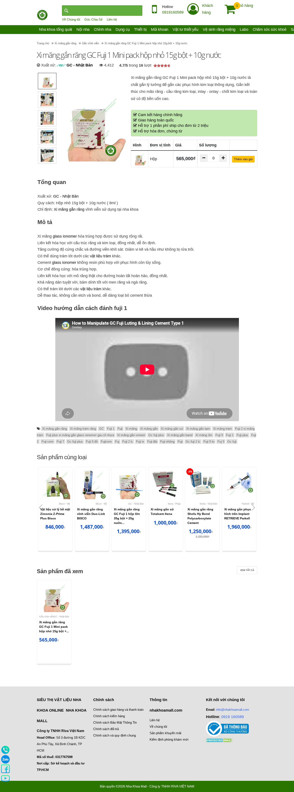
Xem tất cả (247, 570)
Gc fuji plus (156, 435)
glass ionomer (65, 236)
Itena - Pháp (174, 503)
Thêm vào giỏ (243, 159)
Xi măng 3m (203, 435)
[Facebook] (5, 768)
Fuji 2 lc (127, 441)
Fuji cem (48, 441)
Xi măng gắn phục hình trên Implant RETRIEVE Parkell (237, 514)
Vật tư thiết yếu (185, 29)
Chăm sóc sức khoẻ (269, 29)
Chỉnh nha (102, 29)
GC (101, 428)
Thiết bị (140, 29)
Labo (244, 29)
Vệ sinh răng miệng (219, 29)
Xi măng (131, 428)
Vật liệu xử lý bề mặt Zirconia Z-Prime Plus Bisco (55, 514)
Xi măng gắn (149, 428)
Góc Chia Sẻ (93, 19)
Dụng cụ (123, 29)
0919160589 (173, 12)
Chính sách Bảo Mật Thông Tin (115, 722)
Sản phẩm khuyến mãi (165, 733)
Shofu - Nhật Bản (208, 503)
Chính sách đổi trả (106, 729)
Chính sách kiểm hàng (109, 716)
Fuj (117, 441)
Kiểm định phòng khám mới (169, 739)
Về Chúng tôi (71, 19)
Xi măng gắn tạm (198, 428)
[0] (228, 9)
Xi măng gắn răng (69, 209)
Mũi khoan (160, 29)
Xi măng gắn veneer (131, 435)
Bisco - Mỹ (64, 503)
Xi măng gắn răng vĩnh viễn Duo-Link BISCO (91, 514)
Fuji (120, 428)
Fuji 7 (60, 441)
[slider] (162, 65)
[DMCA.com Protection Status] (219, 740)
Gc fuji (231, 441)
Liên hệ (112, 19)
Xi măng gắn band (179, 435)
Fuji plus (242, 435)
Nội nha (83, 29)
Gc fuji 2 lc (193, 441)
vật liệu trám (100, 256)
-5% (190, 471)
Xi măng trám (222, 428)
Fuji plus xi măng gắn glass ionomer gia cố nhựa (80, 435)
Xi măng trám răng (83, 428)
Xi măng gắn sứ (172, 428)
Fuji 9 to (208, 441)
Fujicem (106, 441)
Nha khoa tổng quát (55, 29)
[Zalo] (5, 759)
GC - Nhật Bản (79, 65)
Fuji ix (140, 441)
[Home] (42, 14)
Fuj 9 (220, 441)
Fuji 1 (111, 428)
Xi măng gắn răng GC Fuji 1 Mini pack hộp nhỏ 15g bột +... (54, 626)
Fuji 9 (219, 435)
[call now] (5, 749)
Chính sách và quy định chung (114, 735)
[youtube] (5, 778)
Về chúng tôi (158, 726)
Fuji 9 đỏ (92, 441)
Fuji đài (152, 441)
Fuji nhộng (167, 441)
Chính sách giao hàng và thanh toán (118, 709)
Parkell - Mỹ (248, 503)
